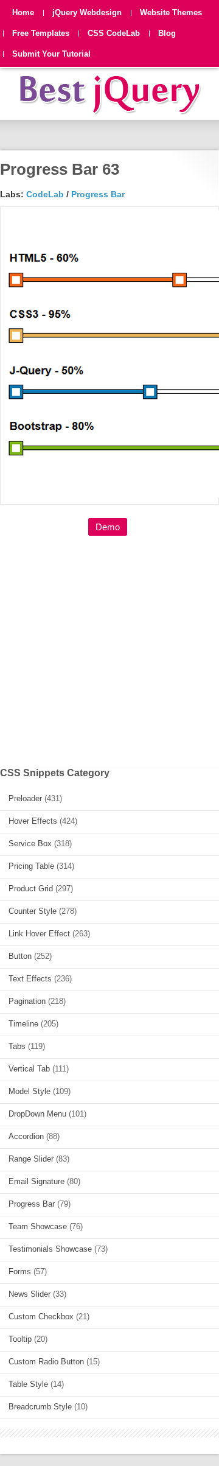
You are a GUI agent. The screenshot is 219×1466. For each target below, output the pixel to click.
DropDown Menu (37, 1113)
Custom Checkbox (41, 1316)
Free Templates (40, 33)
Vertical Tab (29, 1068)
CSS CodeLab (114, 33)
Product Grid (31, 888)
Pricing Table (31, 866)
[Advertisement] (109, 644)
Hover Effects (33, 821)
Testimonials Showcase (50, 1249)
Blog (167, 33)
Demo (108, 527)
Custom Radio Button (46, 1361)
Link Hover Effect (39, 933)
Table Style (28, 1384)
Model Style (29, 1091)
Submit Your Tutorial (51, 53)
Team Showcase (38, 1226)
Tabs (17, 1046)
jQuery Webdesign (87, 12)
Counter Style (33, 911)
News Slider (29, 1294)
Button (20, 956)
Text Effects (30, 978)
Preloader (25, 798)
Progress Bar (98, 194)
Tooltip (20, 1339)
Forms (20, 1271)
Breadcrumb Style (40, 1406)
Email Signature (36, 1181)
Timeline (23, 1023)
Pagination (27, 1001)
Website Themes (171, 12)
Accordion (26, 1136)
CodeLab (45, 194)
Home (23, 12)
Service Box (30, 843)
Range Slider (31, 1158)
